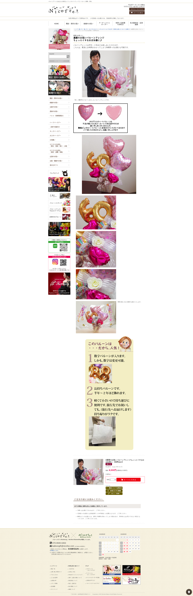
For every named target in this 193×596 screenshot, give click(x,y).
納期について (71, 589)
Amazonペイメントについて (75, 574)
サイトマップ (54, 589)
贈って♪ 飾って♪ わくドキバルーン (88, 29)
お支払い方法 (71, 571)
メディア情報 (54, 583)
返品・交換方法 (72, 583)
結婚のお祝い (88, 23)
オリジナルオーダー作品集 (92, 577)
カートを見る (138, 12)
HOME (56, 23)
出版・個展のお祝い (56, 161)
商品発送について (72, 580)
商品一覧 (53, 568)
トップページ (53, 566)
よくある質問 (54, 577)
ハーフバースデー (55, 122)
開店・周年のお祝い (56, 98)
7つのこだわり (54, 574)
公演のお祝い (54, 156)
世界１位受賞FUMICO (120, 23)
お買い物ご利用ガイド (56, 571)
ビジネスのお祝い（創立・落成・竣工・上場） (59, 145)
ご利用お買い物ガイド (73, 566)
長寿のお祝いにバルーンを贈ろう (121, 29)
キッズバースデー (55, 131)
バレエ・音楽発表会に (57, 115)
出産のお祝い (54, 107)
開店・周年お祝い (72, 23)
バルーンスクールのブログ (92, 583)
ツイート (108, 485)
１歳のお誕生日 (55, 127)
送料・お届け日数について (75, 577)
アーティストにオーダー (104, 23)
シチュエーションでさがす (105, 29)
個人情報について (72, 586)
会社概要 (53, 586)
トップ (76, 29)
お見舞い (52, 140)
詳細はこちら (54, 550)
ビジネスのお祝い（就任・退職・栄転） (57, 151)
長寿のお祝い (54, 111)
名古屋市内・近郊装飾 (136, 23)
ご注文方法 (71, 568)
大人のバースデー (55, 135)
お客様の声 (53, 580)
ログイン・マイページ (137, 9)
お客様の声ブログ (90, 580)
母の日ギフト (54, 165)
